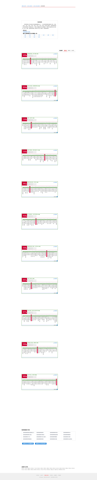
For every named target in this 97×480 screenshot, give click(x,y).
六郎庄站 (25, 381)
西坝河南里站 (49, 125)
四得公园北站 (41, 221)
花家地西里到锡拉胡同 (54, 434)
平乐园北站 (53, 317)
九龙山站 (52, 317)
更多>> (64, 469)
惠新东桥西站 (46, 382)
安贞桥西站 (49, 189)
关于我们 (37, 475)
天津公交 (32, 468)
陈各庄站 (42, 60)
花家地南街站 (41, 157)
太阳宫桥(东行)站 (45, 125)
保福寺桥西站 (32, 382)
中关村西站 (28, 382)
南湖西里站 (56, 93)
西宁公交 (45, 469)
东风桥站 (39, 285)
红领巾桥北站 (45, 286)
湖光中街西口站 (24, 61)
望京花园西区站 (25, 125)
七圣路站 (46, 124)
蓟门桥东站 (56, 189)
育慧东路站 (39, 253)
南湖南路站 (32, 125)
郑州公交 (70, 468)
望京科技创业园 (30, 182)
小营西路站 (35, 253)
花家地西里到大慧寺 (66, 436)
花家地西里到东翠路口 (40, 434)
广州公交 (35, 468)
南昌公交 (67, 468)
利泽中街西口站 (27, 222)
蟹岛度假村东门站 (32, 94)
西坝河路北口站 (39, 125)
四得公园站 (43, 221)
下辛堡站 (53, 349)
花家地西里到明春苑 (53, 436)
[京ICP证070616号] (47, 477)
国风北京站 (53, 253)
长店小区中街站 (35, 93)
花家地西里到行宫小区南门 (41, 436)
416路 (48, 35)
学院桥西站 (35, 382)
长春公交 (48, 468)
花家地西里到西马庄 (66, 432)
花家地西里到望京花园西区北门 (28, 432)
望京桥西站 (34, 349)
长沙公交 (23, 469)
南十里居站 (56, 60)
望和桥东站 (38, 189)
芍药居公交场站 (30, 342)
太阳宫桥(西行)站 (43, 125)
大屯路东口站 (31, 253)
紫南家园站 (56, 285)
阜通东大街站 (41, 350)
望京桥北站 (35, 125)
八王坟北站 (49, 317)
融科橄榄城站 (52, 253)
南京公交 (54, 468)
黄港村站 (56, 349)
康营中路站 (25, 93)
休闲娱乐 (72, 50)
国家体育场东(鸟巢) (31, 246)
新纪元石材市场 (35, 310)
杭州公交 (57, 468)
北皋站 (47, 349)
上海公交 (26, 468)
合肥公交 (60, 468)
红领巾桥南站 (46, 286)
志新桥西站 (38, 382)
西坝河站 (42, 124)
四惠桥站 (49, 285)
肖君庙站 (44, 220)
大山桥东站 (56, 253)
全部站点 (55, 100)
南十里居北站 (54, 61)
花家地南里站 (32, 189)
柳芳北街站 (53, 125)
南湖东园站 (28, 189)
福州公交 (63, 468)
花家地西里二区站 (26, 31)
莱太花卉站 (47, 221)
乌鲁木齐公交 (56, 469)
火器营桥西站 (24, 382)
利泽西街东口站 (24, 125)
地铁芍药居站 (24, 350)
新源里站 (25, 156)
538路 (53, 35)
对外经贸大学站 (42, 189)
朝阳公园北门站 (39, 318)
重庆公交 (29, 468)
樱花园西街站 (45, 189)
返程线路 (55, 86)
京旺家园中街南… (38, 93)
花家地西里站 (30, 61)
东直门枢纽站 (30, 150)
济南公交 (51, 468)
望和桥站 (39, 188)
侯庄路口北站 (50, 157)
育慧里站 (31, 349)
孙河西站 (50, 349)
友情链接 (55, 475)
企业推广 (41, 475)
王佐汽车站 (29, 374)
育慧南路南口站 (25, 350)
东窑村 (33, 374)
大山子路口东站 (46, 93)
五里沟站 (46, 220)
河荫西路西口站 (28, 318)
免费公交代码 (46, 475)
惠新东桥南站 (28, 350)
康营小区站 (28, 93)
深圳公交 (38, 468)
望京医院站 (33, 60)
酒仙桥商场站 (38, 318)
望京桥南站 (37, 157)
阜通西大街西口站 (40, 158)
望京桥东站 (35, 189)
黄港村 (35, 342)
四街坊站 (53, 60)
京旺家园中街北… (39, 93)
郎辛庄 (31, 278)
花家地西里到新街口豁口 (27, 434)
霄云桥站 (38, 285)
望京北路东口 (35, 150)
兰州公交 (41, 469)
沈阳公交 (45, 468)
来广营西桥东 (30, 214)
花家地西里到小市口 (26, 436)
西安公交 (38, 469)
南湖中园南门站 (42, 254)
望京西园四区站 (49, 254)
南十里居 (34, 53)
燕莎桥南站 (50, 221)
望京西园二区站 (25, 189)
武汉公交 (73, 468)
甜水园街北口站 (46, 318)
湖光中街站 (27, 60)
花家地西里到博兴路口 (54, 432)
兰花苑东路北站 (24, 93)
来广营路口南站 (24, 318)
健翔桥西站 (39, 382)
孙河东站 (36, 246)
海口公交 (26, 469)
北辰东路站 (24, 253)
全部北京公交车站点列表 (41, 443)
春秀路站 (24, 156)
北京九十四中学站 (43, 158)
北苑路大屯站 (32, 253)
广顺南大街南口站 (43, 351)
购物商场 (69, 50)
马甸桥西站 (53, 189)
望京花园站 (53, 157)
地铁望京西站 (30, 53)
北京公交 (23, 468)
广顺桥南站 (25, 221)
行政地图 (59, 475)
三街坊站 (51, 60)
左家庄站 (27, 156)
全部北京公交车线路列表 (28, 443)
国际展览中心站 (52, 125)
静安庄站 (31, 156)
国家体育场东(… (22, 254)
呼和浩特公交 (61, 469)
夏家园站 (38, 124)
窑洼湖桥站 (53, 285)
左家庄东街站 (28, 157)
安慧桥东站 (45, 382)
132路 (39, 35)
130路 (34, 35)
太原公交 (41, 468)
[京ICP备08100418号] (54, 477)
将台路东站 (45, 60)
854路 (30, 35)
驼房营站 (48, 60)
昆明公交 (35, 469)
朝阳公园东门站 (42, 286)
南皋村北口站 (42, 93)
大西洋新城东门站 (28, 126)
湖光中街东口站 (31, 222)
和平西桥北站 (46, 189)
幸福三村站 (53, 221)
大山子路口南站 (39, 61)
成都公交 (29, 469)
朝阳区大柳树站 (56, 318)
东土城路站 (56, 125)
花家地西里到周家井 (40, 432)
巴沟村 (35, 182)
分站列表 (51, 475)
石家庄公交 (52, 469)
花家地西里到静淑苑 (66, 434)
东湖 (28, 278)
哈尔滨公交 (48, 469)
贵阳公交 (32, 469)
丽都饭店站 (40, 221)
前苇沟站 (31, 92)
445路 (25, 35)
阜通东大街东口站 (36, 62)
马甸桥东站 (52, 189)
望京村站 (46, 349)
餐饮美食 (65, 50)
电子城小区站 (50, 61)
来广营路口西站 (24, 222)
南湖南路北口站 (47, 157)
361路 (43, 35)
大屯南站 (28, 252)
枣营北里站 (42, 317)
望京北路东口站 (56, 157)
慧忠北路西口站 (25, 254)
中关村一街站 (31, 382)
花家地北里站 (53, 93)
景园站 (45, 317)
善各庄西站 (29, 310)
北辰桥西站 (42, 382)
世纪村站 (38, 252)
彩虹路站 (45, 92)
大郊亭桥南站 (52, 286)
